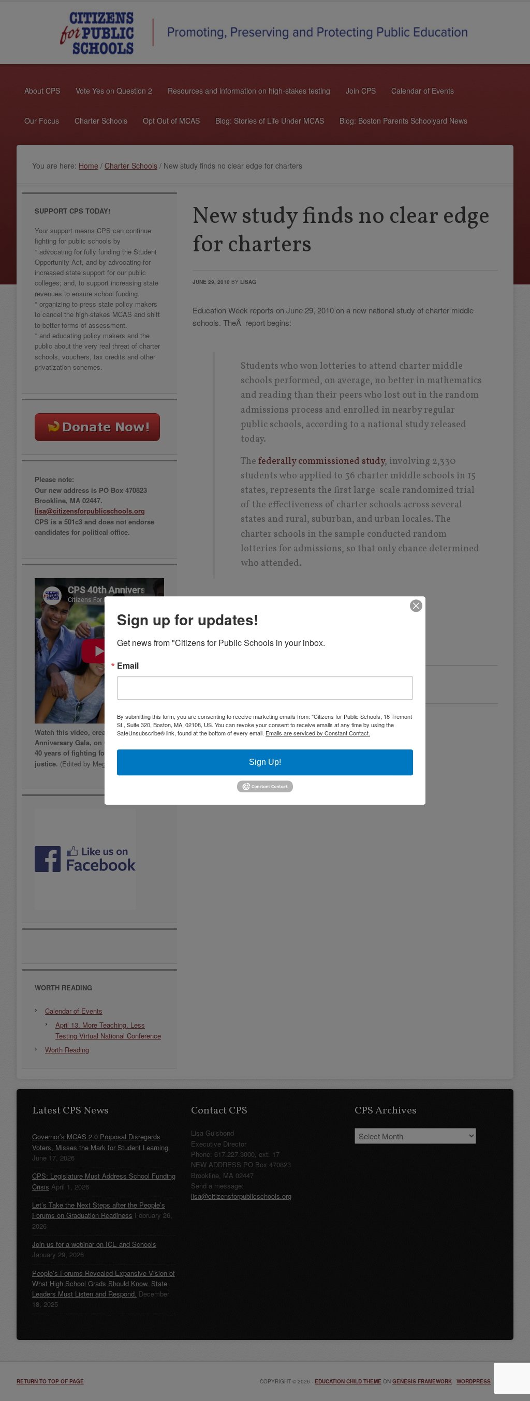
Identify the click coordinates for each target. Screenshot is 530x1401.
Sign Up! (265, 762)
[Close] (416, 605)
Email (128, 665)
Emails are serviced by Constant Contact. (318, 733)
